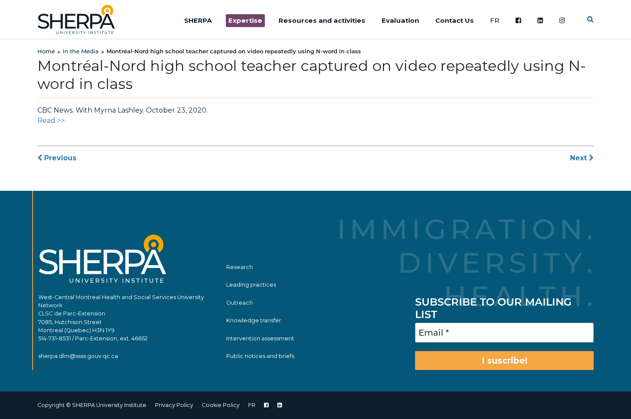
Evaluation (400, 20)
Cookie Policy (221, 405)
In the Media (81, 51)
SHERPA (198, 20)
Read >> (51, 120)
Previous (59, 158)
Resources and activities (322, 20)
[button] (590, 19)
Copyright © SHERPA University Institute (91, 405)
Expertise (245, 20)
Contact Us (454, 20)
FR (494, 20)
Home (46, 51)
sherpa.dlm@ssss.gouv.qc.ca (78, 356)
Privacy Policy (174, 405)
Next (579, 158)
